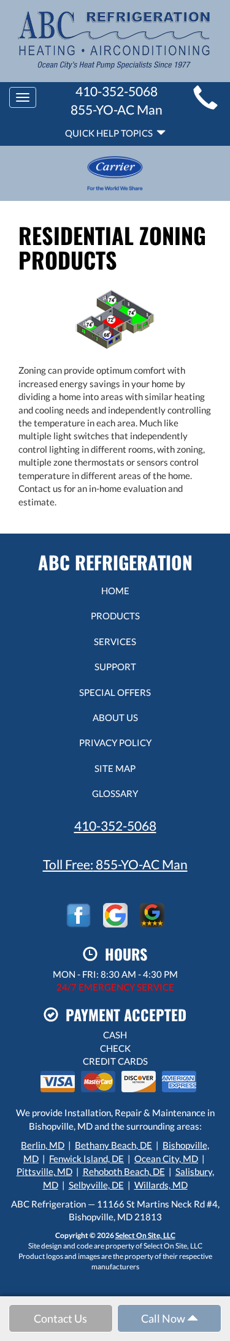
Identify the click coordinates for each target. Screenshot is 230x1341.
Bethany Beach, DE (113, 1144)
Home (115, 590)
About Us (115, 717)
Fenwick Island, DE (86, 1158)
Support (115, 666)
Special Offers (115, 692)
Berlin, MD (42, 1144)
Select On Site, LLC (145, 1235)
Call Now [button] (164, 1318)
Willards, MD (161, 1184)
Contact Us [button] (60, 1318)
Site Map (115, 768)
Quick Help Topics (110, 132)
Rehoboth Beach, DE (124, 1171)
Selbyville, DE (96, 1184)
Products (115, 615)
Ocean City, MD (166, 1158)
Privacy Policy (115, 742)
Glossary (115, 793)
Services (115, 641)
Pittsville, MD (44, 1171)
